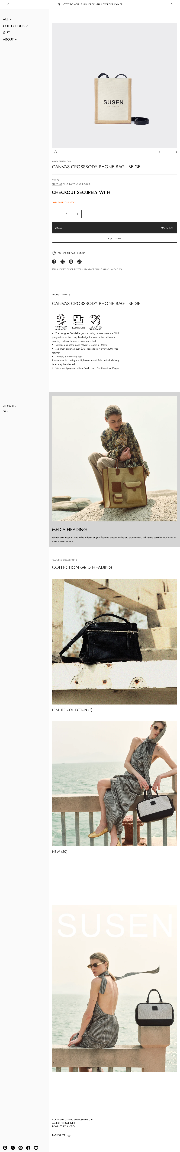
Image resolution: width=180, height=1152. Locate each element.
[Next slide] (173, 152)
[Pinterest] (20, 1148)
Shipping (57, 184)
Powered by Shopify (63, 1126)
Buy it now (114, 238)
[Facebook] (28, 1148)
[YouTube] (36, 1148)
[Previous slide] (8, 4)
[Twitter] (13, 1148)
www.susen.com (62, 161)
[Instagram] (5, 1148)
